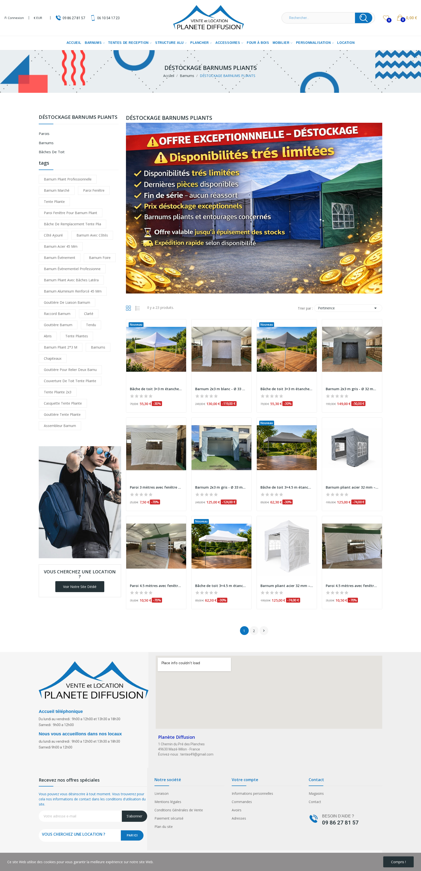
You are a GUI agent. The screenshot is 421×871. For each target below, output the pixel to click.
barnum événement (59, 257)
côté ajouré (53, 235)
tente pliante (54, 201)
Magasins (316, 793)
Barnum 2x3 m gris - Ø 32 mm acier (352, 389)
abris (48, 336)
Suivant (264, 630)
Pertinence (348, 308)
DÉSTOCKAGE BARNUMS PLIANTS (78, 117)
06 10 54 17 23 (108, 18)
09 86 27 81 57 (74, 18)
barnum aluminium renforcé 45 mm (73, 291)
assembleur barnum (60, 425)
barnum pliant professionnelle (68, 179)
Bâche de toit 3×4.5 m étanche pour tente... (286, 487)
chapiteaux (52, 358)
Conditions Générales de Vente (178, 810)
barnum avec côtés (92, 235)
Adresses (239, 818)
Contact (315, 801)
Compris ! (398, 862)
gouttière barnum (58, 324)
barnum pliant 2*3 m (60, 347)
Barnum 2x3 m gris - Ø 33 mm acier (221, 487)
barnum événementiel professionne (72, 268)
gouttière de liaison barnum (67, 302)
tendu (91, 324)
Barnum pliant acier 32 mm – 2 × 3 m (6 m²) (352, 487)
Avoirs (236, 810)
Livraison (161, 793)
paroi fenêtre (94, 190)
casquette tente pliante (63, 403)
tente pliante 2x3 (57, 392)
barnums (98, 347)
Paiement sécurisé (168, 818)
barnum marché (56, 190)
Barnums (46, 142)
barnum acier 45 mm (60, 246)
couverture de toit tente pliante (70, 381)
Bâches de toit (52, 151)
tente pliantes (76, 336)
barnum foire (100, 257)
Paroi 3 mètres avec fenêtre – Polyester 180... (156, 487)
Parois (44, 133)
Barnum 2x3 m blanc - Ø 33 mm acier (221, 389)
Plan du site (163, 826)
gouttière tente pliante (62, 414)
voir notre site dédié (79, 586)
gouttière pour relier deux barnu (70, 369)
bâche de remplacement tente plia (72, 224)
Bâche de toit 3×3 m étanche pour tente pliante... (156, 389)
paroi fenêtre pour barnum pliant (70, 212)
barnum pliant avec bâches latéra (71, 280)
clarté (88, 313)
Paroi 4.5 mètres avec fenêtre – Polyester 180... (156, 585)
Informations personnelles (252, 793)
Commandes (242, 801)
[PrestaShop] (80, 502)
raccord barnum (57, 313)
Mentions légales (167, 801)
